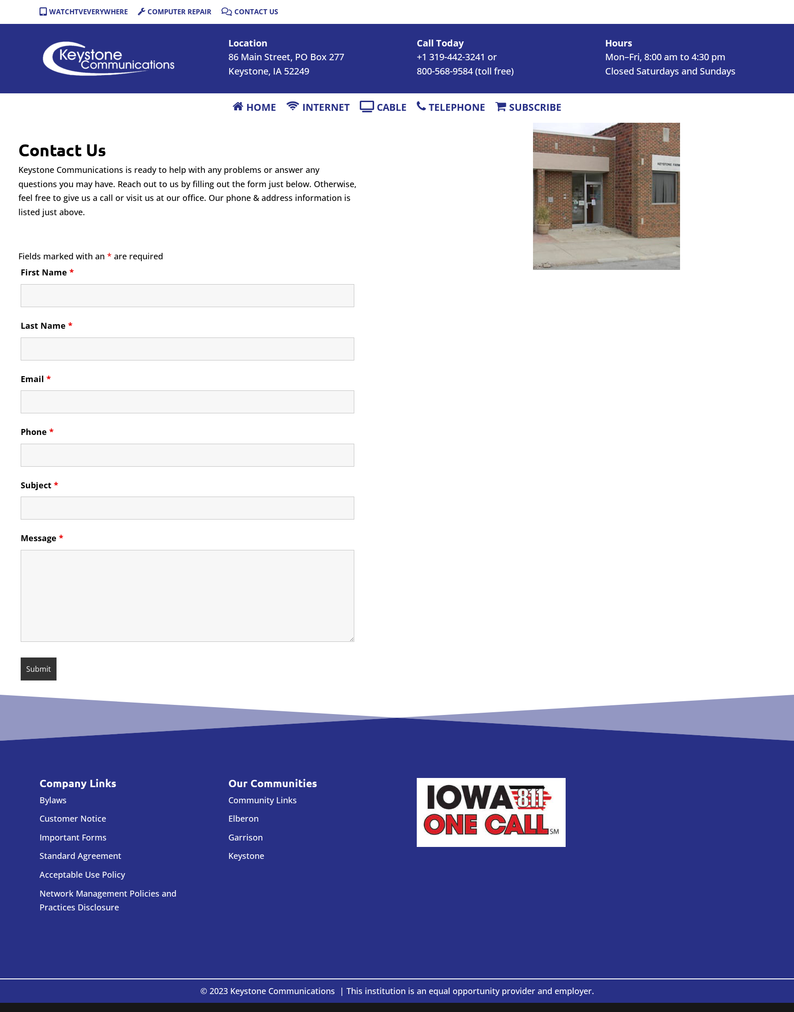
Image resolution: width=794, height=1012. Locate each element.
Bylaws (53, 800)
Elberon (243, 818)
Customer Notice (73, 818)
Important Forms (73, 837)
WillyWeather (651, 878)
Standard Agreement (80, 855)
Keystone (246, 855)
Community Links (262, 800)
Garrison (245, 837)
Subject (39, 485)
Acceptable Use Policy (82, 874)
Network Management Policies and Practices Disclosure (108, 900)
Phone (37, 431)
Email (36, 378)
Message (42, 537)
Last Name (47, 325)
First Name (47, 272)
